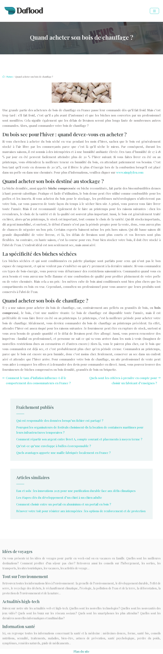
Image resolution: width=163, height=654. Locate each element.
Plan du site (81, 651)
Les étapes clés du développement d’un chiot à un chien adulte (59, 497)
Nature (10, 76)
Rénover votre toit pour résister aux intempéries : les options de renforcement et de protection (81, 511)
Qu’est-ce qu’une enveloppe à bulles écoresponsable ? (53, 446)
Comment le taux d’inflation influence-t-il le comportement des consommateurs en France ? (38, 380)
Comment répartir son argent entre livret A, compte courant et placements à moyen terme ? (79, 439)
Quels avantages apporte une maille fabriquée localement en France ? (63, 453)
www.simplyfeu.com (129, 172)
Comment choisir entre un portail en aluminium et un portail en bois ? (63, 504)
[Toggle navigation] (154, 11)
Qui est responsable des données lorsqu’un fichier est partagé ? (59, 421)
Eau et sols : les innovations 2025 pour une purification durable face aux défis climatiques (76, 491)
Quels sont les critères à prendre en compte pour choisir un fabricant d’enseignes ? (123, 380)
